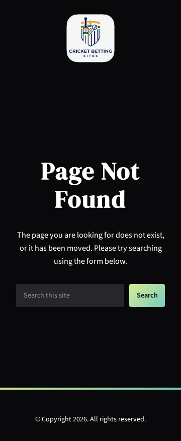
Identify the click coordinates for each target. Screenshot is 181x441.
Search (147, 295)
